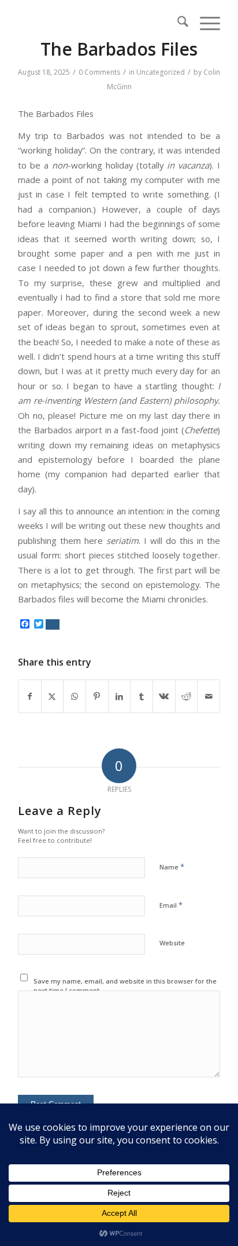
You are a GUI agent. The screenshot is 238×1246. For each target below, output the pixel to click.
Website (172, 942)
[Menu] (204, 23)
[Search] (177, 23)
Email (171, 905)
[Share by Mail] (209, 696)
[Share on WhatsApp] (74, 696)
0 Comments (99, 72)
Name (171, 866)
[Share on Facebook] (29, 696)
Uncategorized (160, 72)
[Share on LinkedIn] (120, 696)
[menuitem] (177, 23)
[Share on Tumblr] (142, 696)
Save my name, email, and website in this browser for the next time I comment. (125, 986)
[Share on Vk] (164, 696)
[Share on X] (53, 696)
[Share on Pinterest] (97, 696)
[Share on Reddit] (187, 696)
